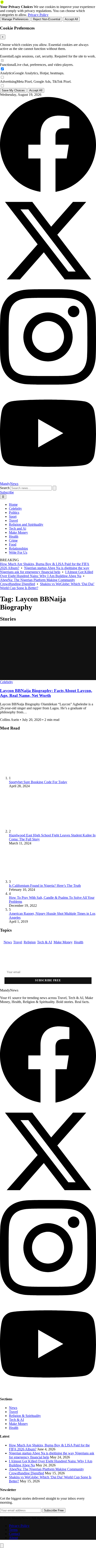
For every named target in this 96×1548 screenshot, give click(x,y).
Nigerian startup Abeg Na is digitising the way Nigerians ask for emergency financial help (44, 570)
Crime (13, 540)
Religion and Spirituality (26, 524)
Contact (14, 1534)
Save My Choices (13, 90)
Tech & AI (44, 942)
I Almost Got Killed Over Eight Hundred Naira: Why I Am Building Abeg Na (46, 574)
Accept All (71, 19)
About (13, 1538)
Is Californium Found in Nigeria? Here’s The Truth (45, 885)
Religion (30, 942)
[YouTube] (48, 480)
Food (12, 544)
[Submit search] (54, 488)
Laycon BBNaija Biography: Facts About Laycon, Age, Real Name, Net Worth (46, 693)
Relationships (18, 548)
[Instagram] (48, 383)
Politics (14, 512)
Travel (13, 520)
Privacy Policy (38, 15)
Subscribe (7, 492)
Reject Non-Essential (46, 19)
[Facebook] (48, 191)
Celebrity (15, 508)
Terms (13, 1530)
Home (13, 504)
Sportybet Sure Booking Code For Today (38, 782)
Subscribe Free (48, 980)
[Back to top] (2, 1545)
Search (5, 488)
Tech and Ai (17, 528)
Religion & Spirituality (25, 1416)
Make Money (18, 532)
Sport (13, 516)
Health (13, 536)
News (8, 942)
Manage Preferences (15, 19)
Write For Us (18, 552)
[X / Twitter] (48, 287)
